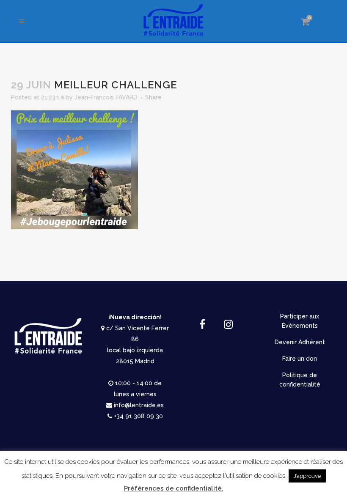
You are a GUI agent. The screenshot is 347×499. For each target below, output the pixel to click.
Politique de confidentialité (299, 380)
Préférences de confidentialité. (173, 488)
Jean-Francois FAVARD (106, 97)
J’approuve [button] (307, 476)
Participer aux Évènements (299, 321)
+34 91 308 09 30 (138, 416)
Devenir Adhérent (300, 342)
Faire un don (299, 358)
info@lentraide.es (139, 405)
